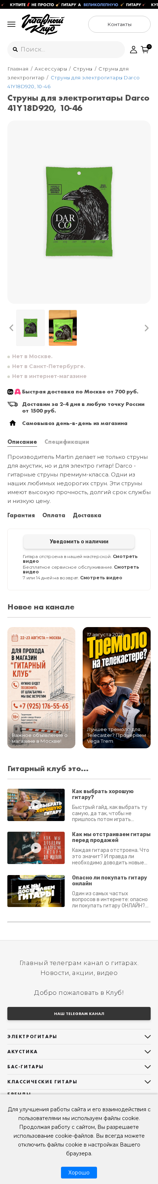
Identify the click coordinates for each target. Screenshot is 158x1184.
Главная (18, 69)
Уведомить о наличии (79, 542)
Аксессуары (51, 69)
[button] (11, 328)
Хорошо (79, 1172)
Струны (83, 69)
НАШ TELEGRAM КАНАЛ (79, 1013)
